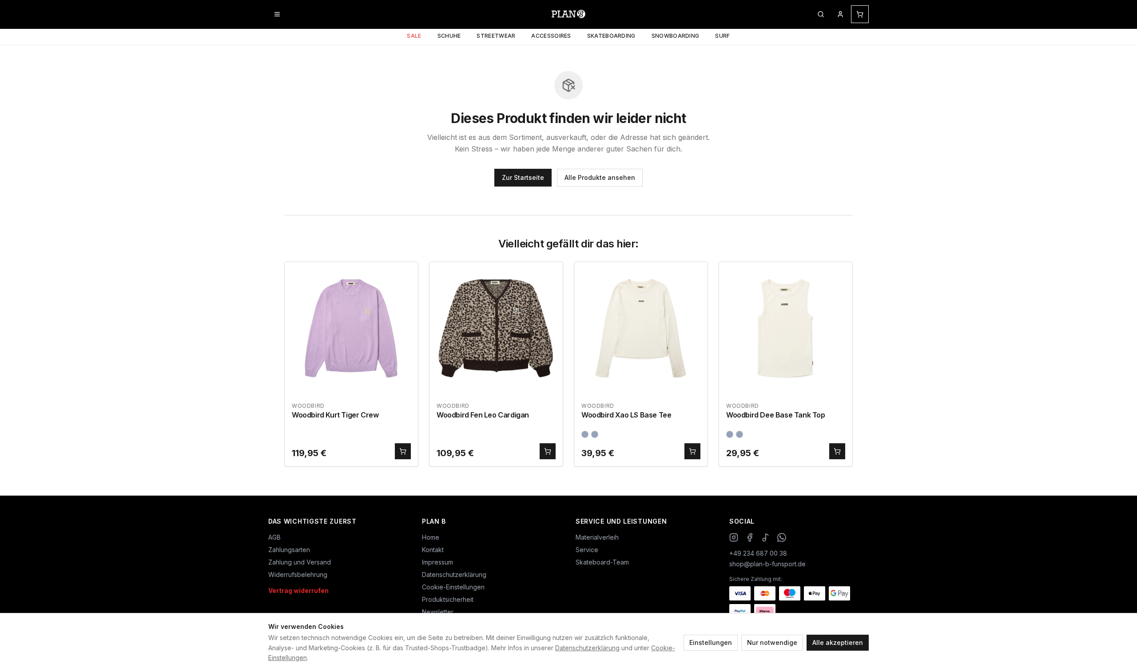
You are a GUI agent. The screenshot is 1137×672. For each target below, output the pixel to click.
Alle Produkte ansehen (600, 177)
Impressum (437, 562)
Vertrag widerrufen (298, 590)
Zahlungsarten (289, 549)
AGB (274, 537)
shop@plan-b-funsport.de (767, 564)
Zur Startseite (523, 177)
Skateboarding (611, 35)
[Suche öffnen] (821, 14)
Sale (414, 35)
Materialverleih (597, 537)
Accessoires (551, 35)
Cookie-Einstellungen (453, 587)
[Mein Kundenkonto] (840, 14)
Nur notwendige (772, 642)
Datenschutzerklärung (587, 648)
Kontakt (433, 549)
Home (430, 537)
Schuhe (449, 35)
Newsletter (437, 612)
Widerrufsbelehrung (297, 574)
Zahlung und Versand (299, 562)
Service (587, 549)
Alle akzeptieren (837, 642)
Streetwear (496, 35)
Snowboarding (676, 35)
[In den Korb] (403, 451)
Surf (722, 35)
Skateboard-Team (602, 562)
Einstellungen (710, 642)
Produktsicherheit (447, 599)
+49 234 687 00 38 (758, 553)
